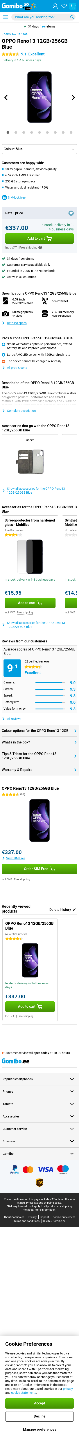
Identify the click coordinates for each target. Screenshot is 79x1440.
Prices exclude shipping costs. (44, 1202)
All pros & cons (17, 367)
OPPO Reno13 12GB (15, 34)
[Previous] (6, 97)
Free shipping (25, 612)
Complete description (21, 410)
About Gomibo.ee (14, 1217)
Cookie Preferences (64, 1217)
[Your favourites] (64, 6)
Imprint (44, 1217)
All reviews (14, 719)
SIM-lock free (16, 197)
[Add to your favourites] (71, 213)
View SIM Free (15, 858)
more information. (45, 1209)
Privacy (32, 1217)
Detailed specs (17, 323)
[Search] (71, 17)
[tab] (8, 132)
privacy (68, 1388)
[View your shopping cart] (72, 6)
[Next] (72, 97)
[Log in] (55, 6)
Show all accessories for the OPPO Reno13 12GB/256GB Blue (36, 490)
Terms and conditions (27, 1221)
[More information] (40, 247)
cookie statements (23, 1392)
